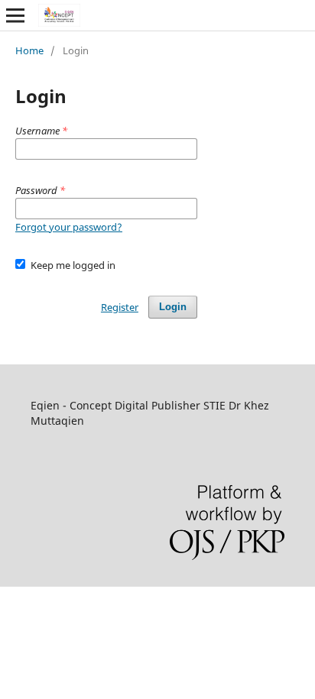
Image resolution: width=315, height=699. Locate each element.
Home (29, 50)
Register (119, 307)
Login (173, 306)
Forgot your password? (68, 227)
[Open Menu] (15, 15)
